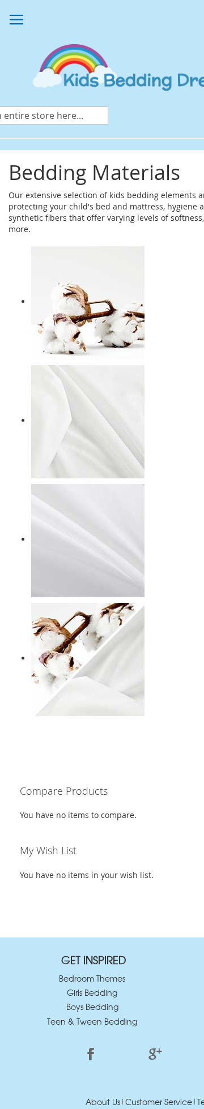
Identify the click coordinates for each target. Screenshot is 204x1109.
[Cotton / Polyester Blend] (87, 658)
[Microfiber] (87, 539)
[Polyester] (87, 420)
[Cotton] (87, 301)
